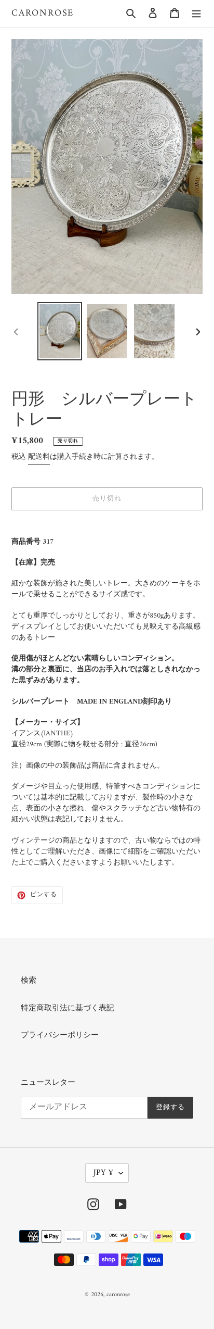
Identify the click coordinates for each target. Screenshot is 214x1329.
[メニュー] (196, 14)
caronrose (42, 13)
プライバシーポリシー (60, 1036)
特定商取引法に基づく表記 (67, 1008)
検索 (28, 981)
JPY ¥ (103, 1172)
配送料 (39, 456)
